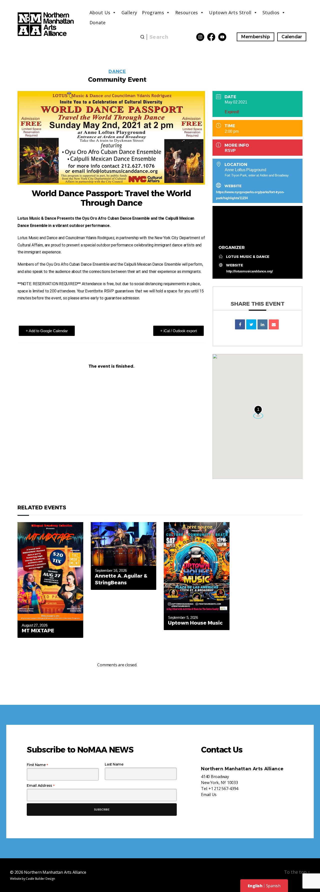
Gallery (129, 12)
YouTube (222, 37)
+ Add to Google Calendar (47, 331)
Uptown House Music (195, 623)
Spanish (273, 886)
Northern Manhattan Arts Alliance (55, 872)
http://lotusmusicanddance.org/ (249, 271)
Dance (117, 71)
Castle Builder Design (40, 879)
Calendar (292, 36)
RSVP (230, 150)
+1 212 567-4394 (223, 788)
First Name (37, 764)
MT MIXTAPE (38, 631)
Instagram (200, 37)
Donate (98, 22)
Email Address (40, 785)
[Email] (274, 324)
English (255, 886)
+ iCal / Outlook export (178, 331)
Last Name (114, 764)
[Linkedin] (263, 324)
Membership (255, 36)
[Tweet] (251, 324)
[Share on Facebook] (240, 324)
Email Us (208, 794)
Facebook (211, 37)
